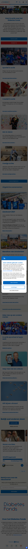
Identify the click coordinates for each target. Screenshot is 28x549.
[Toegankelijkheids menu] (26, 547)
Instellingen (14, 287)
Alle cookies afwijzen (14, 290)
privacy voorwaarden (7, 270)
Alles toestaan (14, 282)
